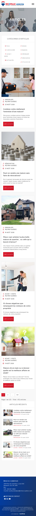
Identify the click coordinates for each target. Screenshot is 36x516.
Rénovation (26, 58)
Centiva (22, 513)
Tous (8, 46)
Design (24, 46)
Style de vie (26, 62)
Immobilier (25, 54)
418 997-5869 (11, 489)
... (12, 394)
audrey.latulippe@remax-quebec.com (20, 491)
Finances (24, 50)
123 (17, 394)
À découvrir (10, 50)
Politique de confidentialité (10, 509)
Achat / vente (8, 55)
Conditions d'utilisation (26, 509)
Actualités (10, 60)
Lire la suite (8, 124)
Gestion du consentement (18, 511)
